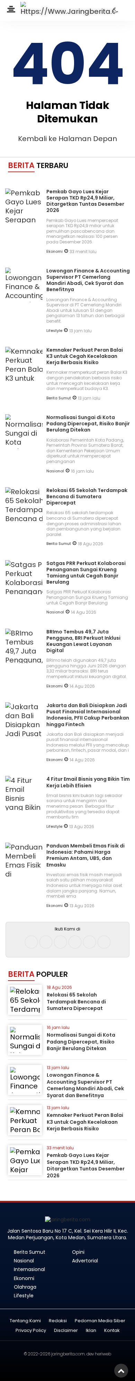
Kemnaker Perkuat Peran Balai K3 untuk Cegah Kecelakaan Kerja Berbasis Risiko (84, 356)
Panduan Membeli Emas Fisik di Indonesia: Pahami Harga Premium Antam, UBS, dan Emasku (85, 855)
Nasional (55, 471)
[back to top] (121, 1371)
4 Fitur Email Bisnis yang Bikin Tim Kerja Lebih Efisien (88, 782)
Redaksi (58, 1321)
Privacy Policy (31, 1331)
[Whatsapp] (89, 942)
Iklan (91, 1331)
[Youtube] (75, 942)
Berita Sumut (58, 398)
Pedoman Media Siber (100, 1321)
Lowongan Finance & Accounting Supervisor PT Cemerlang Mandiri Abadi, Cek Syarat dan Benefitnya (88, 280)
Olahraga (25, 1286)
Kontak (112, 1331)
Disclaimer (66, 1331)
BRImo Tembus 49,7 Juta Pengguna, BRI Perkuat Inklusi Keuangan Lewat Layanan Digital (83, 641)
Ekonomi (54, 251)
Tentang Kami (25, 1321)
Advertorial (85, 1260)
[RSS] (104, 942)
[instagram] (46, 942)
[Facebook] (31, 942)
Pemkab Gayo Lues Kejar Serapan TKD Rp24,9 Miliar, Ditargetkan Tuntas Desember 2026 (85, 201)
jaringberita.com (68, 1354)
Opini (78, 1252)
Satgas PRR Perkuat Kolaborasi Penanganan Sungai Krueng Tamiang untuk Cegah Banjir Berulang (86, 573)
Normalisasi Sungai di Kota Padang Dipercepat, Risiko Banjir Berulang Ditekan (88, 423)
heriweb (103, 1354)
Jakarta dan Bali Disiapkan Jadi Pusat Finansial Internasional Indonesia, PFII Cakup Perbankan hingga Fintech (87, 715)
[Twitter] (60, 942)
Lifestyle (54, 330)
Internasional (29, 1269)
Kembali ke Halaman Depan (67, 138)
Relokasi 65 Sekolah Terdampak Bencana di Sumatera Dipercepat (86, 496)
